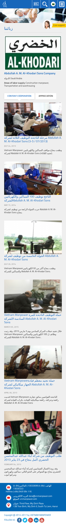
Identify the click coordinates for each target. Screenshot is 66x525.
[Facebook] (19, 520)
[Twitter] (25, 520)
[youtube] (41, 520)
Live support (59, 25)
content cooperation (19, 96)
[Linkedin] (36, 520)
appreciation (46, 96)
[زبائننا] (33, 15)
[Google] (30, 520)
